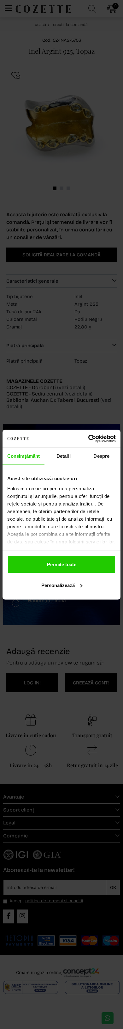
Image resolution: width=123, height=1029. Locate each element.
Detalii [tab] (63, 456)
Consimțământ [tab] (23, 456)
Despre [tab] (101, 456)
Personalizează (58, 585)
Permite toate (61, 564)
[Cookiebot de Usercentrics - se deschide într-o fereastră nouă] (88, 438)
